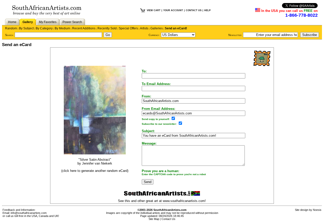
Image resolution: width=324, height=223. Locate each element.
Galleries (156, 28)
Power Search (72, 22)
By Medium (62, 28)
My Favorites (47, 22)
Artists (144, 28)
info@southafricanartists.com (29, 212)
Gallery (28, 22)
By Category (44, 28)
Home (12, 22)
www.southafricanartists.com (184, 201)
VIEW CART (153, 10)
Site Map (154, 218)
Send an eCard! (176, 28)
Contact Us (168, 218)
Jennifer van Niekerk (97, 163)
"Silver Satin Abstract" (94, 159)
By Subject (26, 28)
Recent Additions (83, 28)
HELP (207, 10)
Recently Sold (107, 28)
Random (11, 28)
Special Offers (128, 28)
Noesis (317, 209)
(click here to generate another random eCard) (94, 171)
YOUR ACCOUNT (173, 10)
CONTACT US (193, 10)
